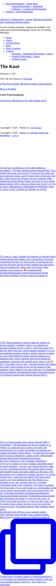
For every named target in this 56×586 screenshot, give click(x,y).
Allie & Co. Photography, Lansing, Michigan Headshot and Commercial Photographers (26, 20)
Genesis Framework (39, 133)
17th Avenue (35, 127)
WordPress (5, 135)
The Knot (27, 79)
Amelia (22, 133)
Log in (15, 135)
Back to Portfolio (8, 89)
